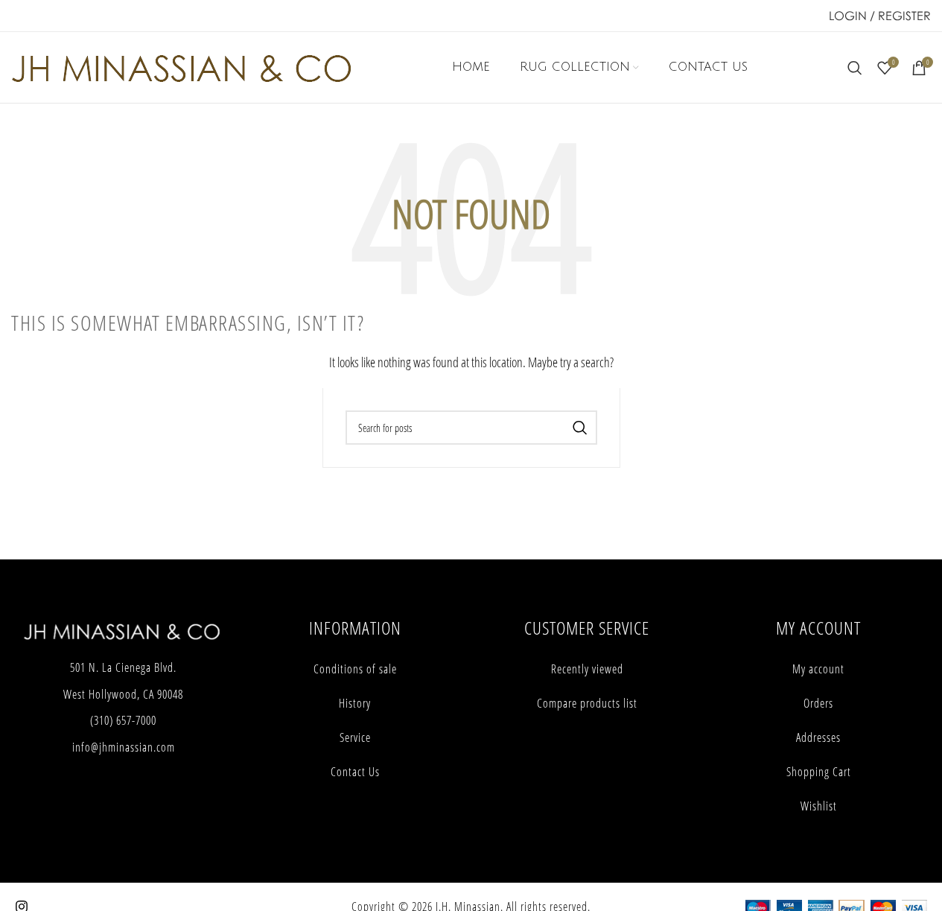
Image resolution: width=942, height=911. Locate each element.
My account (818, 669)
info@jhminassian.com (123, 747)
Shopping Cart (818, 772)
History (355, 703)
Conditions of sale (355, 669)
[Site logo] (181, 66)
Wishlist (819, 806)
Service (355, 737)
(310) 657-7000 (123, 720)
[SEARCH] (580, 427)
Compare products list (587, 703)
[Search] (855, 68)
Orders (818, 703)
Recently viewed (587, 669)
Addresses (818, 737)
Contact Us (355, 772)
